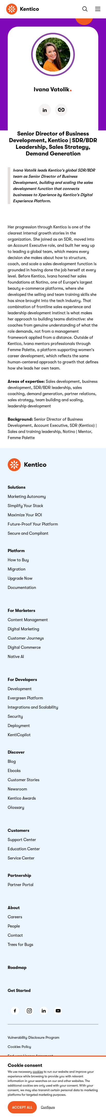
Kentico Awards (22, 798)
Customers (18, 830)
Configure (48, 1107)
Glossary (16, 807)
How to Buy (18, 560)
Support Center (22, 839)
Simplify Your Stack (25, 506)
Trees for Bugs (20, 944)
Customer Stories (23, 780)
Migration (16, 569)
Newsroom (17, 789)
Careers (15, 917)
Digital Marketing (23, 629)
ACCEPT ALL (22, 1107)
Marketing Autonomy (27, 496)
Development (20, 689)
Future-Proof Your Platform (33, 524)
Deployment (19, 725)
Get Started (19, 990)
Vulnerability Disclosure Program (33, 1037)
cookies (38, 1072)
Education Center (24, 849)
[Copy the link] (61, 110)
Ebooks (14, 770)
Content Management (28, 620)
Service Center (21, 858)
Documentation (22, 587)
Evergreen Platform (25, 698)
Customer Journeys (26, 638)
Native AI (16, 656)
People (14, 926)
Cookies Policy (19, 1047)
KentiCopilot (19, 735)
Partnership (19, 875)
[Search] (84, 9)
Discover (16, 752)
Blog (12, 761)
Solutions (16, 487)
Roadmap (17, 967)
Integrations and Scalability (33, 707)
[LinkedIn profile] (45, 110)
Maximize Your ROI (25, 515)
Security (15, 716)
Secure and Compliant (28, 533)
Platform (16, 551)
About (14, 907)
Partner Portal (20, 884)
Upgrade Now (20, 578)
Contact (15, 935)
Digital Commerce (24, 647)
